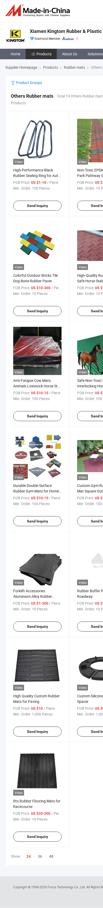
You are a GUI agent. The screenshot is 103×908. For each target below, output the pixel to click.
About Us (69, 53)
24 (28, 856)
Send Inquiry (37, 206)
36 (40, 856)
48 (51, 856)
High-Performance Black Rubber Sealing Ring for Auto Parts (36, 175)
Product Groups (28, 82)
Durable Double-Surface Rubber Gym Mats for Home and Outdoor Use (36, 491)
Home (15, 53)
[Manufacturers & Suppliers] (38, 10)
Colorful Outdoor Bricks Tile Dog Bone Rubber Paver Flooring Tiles (35, 281)
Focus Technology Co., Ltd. (67, 887)
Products (44, 53)
